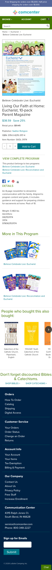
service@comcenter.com (18, 524)
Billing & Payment (15, 467)
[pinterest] (13, 181)
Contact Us (11, 482)
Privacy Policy (12, 490)
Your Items (11, 459)
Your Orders (12, 427)
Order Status (12, 432)
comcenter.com (26, 11)
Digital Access (13, 412)
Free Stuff (10, 494)
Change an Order (15, 436)
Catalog (9, 404)
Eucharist (15, 31)
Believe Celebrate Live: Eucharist (17, 34)
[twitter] (8, 181)
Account (26, 19)
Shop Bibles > (12, 383)
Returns (9, 440)
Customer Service (16, 421)
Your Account (12, 454)
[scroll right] (48, 329)
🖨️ (17, 181)
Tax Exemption (13, 463)
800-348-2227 (22, 528)
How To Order (13, 400)
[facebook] (4, 181)
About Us (10, 486)
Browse (6, 19)
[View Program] (26, 251)
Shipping (10, 408)
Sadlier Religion (20, 130)
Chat (46, 567)
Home (4, 31)
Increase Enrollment (16, 499)
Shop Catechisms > (36, 383)
